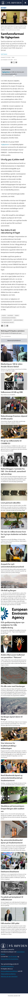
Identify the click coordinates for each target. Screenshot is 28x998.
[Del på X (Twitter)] (14, 62)
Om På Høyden (12, 956)
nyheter (4, 315)
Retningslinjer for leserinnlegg (9, 959)
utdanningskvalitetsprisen (9, 317)
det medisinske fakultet (8, 322)
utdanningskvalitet (7, 320)
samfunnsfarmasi (18, 320)
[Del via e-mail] (16, 62)
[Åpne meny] (25, 2)
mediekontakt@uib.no (7, 966)
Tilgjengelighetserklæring (8, 974)
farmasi (17, 315)
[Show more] (14, 76)
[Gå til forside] (11, 3)
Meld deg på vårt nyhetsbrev (9, 976)
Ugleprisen (5, 144)
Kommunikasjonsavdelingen (9, 971)
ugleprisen (10, 315)
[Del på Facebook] (11, 62)
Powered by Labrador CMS (14, 995)
